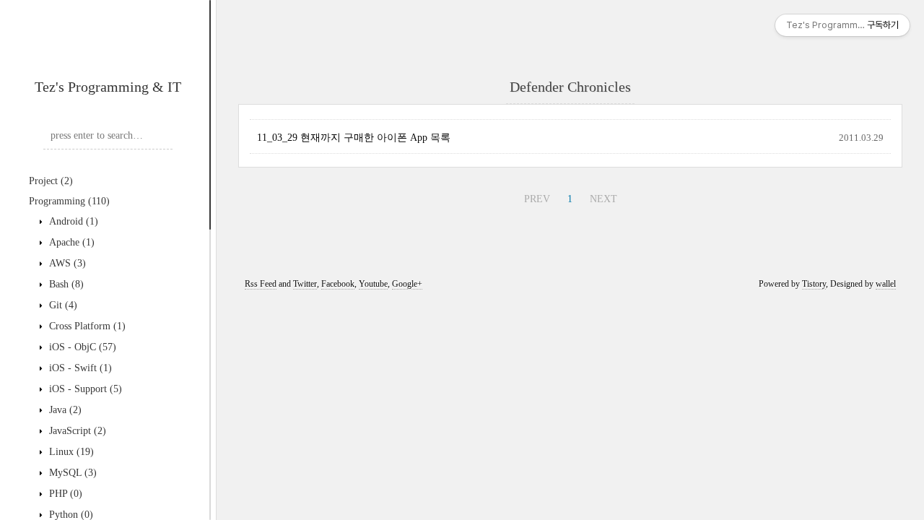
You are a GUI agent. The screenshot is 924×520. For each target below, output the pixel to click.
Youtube (373, 284)
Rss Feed (260, 284)
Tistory (814, 284)
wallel (886, 284)
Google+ (407, 284)
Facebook (337, 284)
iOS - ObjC (81, 347)
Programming (69, 201)
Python (69, 514)
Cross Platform (86, 326)
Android (72, 221)
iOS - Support (84, 389)
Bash (65, 284)
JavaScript (76, 430)
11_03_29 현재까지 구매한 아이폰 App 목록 (353, 137)
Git (61, 305)
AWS (66, 263)
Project (51, 181)
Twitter (305, 284)
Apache (70, 242)
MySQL (71, 472)
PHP (64, 493)
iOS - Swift (79, 368)
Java (64, 409)
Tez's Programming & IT (108, 87)
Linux (70, 451)
